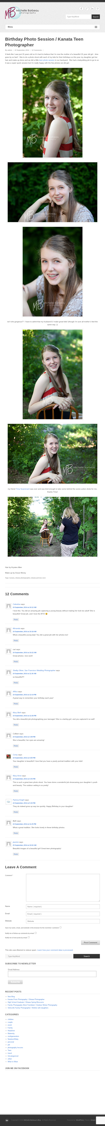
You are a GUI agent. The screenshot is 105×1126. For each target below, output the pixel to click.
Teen (9, 1050)
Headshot (11, 1031)
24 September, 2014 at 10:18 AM (24, 631)
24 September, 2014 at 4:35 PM (24, 779)
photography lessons (15, 1048)
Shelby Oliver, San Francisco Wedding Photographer (34, 670)
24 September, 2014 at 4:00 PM (24, 758)
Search (96, 17)
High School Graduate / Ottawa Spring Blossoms (26, 1002)
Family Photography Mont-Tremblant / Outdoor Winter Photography (32, 1005)
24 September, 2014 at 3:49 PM (24, 737)
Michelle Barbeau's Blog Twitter (98, 8)
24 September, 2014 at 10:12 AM (24, 607)
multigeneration (13, 1036)
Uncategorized (13, 1056)
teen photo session (47, 60)
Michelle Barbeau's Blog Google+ (87, 8)
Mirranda (16, 628)
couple (10, 1022)
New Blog (11, 997)
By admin (8, 50)
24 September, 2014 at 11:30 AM (24, 673)
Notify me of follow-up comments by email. (19, 933)
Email (7, 913)
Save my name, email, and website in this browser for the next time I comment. (32, 928)
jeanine (16, 842)
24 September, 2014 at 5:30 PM (24, 803)
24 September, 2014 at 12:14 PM (24, 695)
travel (10, 1053)
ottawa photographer (22, 578)
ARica (15, 692)
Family (10, 1028)
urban (10, 1059)
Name (7, 906)
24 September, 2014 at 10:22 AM (24, 652)
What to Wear (13, 1062)
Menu (10, 27)
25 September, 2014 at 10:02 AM (24, 845)
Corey (15, 755)
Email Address (13, 969)
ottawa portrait (36, 578)
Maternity (11, 1033)
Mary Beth (17, 713)
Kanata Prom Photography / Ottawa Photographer (26, 999)
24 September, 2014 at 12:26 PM (24, 716)
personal (11, 1042)
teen (44, 578)
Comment (9, 875)
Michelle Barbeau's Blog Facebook (81, 8)
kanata (11, 578)
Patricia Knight (18, 800)
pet (9, 1045)
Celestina (16, 604)
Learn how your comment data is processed (55, 950)
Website (8, 921)
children (10, 1019)
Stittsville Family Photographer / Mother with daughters (28, 1008)
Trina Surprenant (23, 489)
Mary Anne (17, 776)
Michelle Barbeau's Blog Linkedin (92, 8)
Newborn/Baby (13, 1039)
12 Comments (37, 50)
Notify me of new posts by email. (16, 938)
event (10, 1025)
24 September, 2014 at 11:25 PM (24, 824)
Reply (16, 619)
